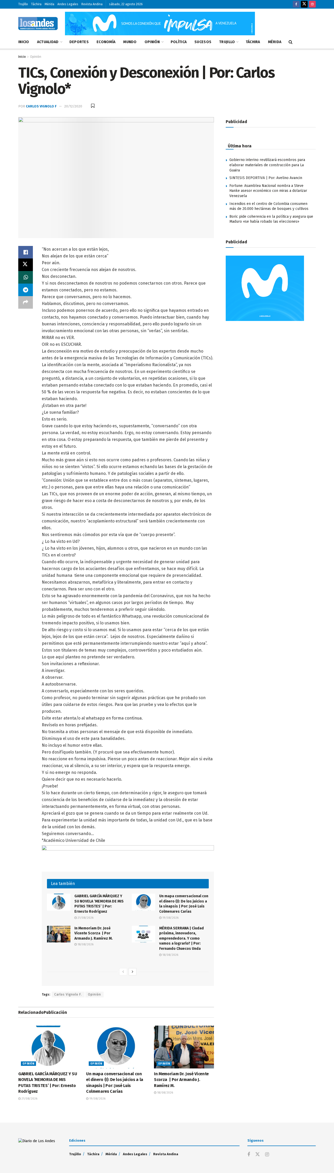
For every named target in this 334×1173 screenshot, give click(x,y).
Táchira (36, 4)
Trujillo (23, 4)
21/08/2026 (85, 917)
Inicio (23, 42)
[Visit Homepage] (38, 23)
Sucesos (202, 42)
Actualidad (48, 42)
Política (179, 42)
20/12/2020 (73, 106)
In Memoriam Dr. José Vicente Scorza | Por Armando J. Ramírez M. (93, 933)
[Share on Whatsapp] (25, 277)
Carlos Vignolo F (41, 106)
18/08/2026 (85, 944)
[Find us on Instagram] (312, 4)
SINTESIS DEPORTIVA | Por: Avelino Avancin (265, 178)
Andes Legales (67, 4)
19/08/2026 (170, 917)
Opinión (152, 42)
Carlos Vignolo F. (68, 994)
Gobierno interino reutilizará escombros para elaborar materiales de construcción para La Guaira (267, 165)
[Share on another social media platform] (25, 302)
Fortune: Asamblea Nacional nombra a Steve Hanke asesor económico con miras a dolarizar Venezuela (268, 190)
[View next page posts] (132, 971)
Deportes (79, 42)
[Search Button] (291, 42)
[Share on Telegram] (25, 290)
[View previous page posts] (123, 971)
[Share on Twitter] (25, 264)
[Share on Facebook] (25, 252)
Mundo (129, 42)
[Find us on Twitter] (304, 4)
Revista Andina (92, 4)
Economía (106, 42)
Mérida (49, 4)
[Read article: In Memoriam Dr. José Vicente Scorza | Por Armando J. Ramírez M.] (58, 934)
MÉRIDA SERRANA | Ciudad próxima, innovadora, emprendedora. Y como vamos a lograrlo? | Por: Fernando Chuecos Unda (181, 938)
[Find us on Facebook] (296, 4)
